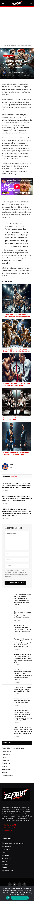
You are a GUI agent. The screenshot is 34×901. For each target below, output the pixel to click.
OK (8, 898)
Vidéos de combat (7, 775)
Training (4, 772)
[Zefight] (17, 3)
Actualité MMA (8, 56)
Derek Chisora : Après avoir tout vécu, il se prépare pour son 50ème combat (23, 689)
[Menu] (3, 3)
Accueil (4, 45)
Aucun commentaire (9, 75)
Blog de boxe (6, 754)
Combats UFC (8, 830)
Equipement (5, 760)
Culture (4, 757)
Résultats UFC (6, 769)
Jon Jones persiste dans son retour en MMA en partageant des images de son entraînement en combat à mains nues (16, 486)
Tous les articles (11, 45)
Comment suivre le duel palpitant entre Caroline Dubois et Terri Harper (22, 700)
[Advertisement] (17, 26)
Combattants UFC (10, 825)
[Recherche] (31, 3)
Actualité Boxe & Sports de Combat (13, 748)
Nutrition (4, 766)
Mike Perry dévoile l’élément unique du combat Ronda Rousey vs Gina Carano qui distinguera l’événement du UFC (17, 498)
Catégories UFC (9, 828)
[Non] (32, 894)
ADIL (10, 72)
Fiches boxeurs (6, 763)
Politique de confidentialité (20, 898)
